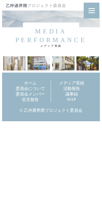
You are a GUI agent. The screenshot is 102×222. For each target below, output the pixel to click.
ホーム (30, 83)
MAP (71, 99)
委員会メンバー (30, 94)
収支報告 (30, 99)
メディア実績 (71, 83)
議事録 (71, 94)
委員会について (30, 88)
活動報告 (71, 88)
